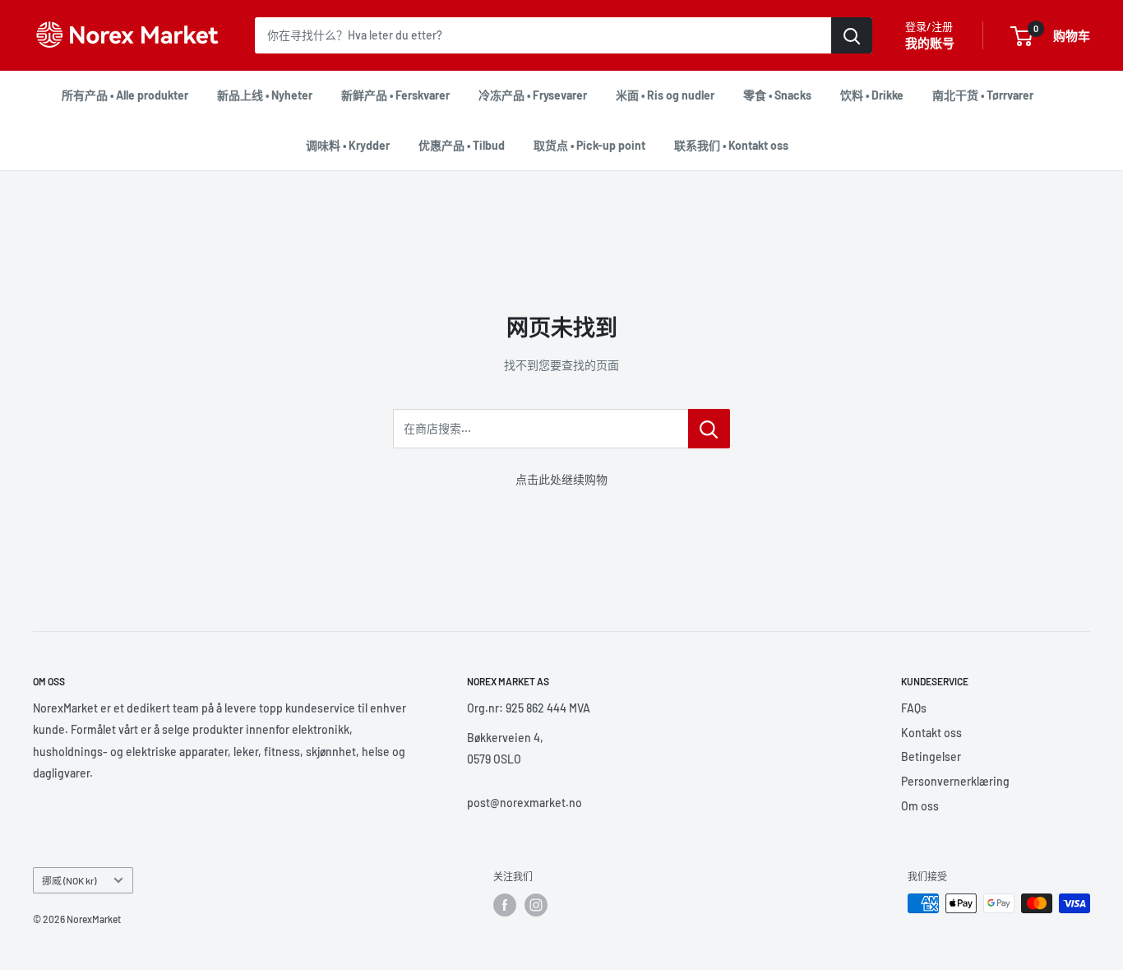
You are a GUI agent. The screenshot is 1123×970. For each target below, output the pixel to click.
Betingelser (931, 756)
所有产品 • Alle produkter (125, 95)
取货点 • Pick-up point (589, 145)
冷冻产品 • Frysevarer (532, 95)
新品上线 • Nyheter (264, 95)
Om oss (920, 806)
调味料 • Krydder (348, 145)
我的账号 (929, 42)
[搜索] (851, 35)
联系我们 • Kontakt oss (731, 145)
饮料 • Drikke (871, 95)
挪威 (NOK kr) (69, 880)
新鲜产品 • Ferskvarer (395, 95)
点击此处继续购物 (561, 479)
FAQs (914, 708)
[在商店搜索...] (709, 428)
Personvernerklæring (955, 781)
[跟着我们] (504, 905)
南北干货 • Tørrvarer (982, 95)
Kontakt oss (931, 733)
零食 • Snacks (777, 95)
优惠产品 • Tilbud (461, 145)
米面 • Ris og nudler (665, 95)
